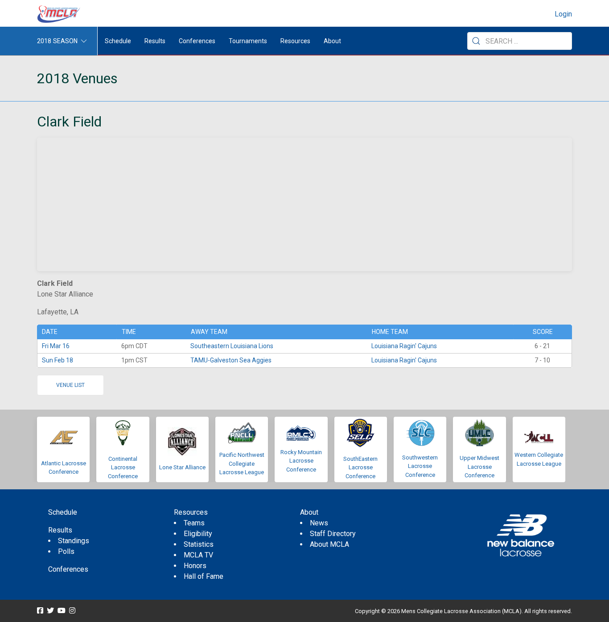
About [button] (332, 41)
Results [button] (154, 41)
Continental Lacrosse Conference (123, 467)
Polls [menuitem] (66, 551)
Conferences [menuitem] (68, 569)
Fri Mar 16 (56, 346)
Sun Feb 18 (57, 360)
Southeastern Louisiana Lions (231, 346)
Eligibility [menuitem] (198, 533)
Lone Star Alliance (182, 467)
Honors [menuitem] (195, 565)
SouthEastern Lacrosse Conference (360, 467)
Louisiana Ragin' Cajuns (404, 346)
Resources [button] (295, 41)
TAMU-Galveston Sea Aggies (231, 360)
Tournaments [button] (248, 41)
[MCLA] (59, 14)
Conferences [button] (197, 41)
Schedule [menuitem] (118, 41)
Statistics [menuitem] (199, 544)
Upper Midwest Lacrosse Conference (479, 467)
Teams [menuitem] (194, 523)
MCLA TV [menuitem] (198, 555)
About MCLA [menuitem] (329, 544)
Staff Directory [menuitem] (333, 533)
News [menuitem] (319, 523)
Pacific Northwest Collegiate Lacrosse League (241, 463)
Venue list (70, 385)
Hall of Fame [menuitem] (203, 576)
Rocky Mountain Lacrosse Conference (301, 461)
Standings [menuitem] (73, 541)
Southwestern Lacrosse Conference (420, 466)
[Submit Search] (476, 41)
